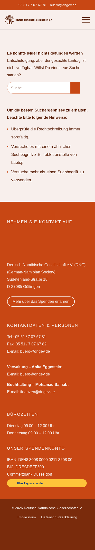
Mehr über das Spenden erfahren (40, 301)
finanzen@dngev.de (37, 392)
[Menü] (83, 19)
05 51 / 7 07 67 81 (33, 5)
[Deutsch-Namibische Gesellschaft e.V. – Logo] (28, 19)
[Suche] (73, 19)
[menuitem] (32, 5)
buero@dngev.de (63, 5)
